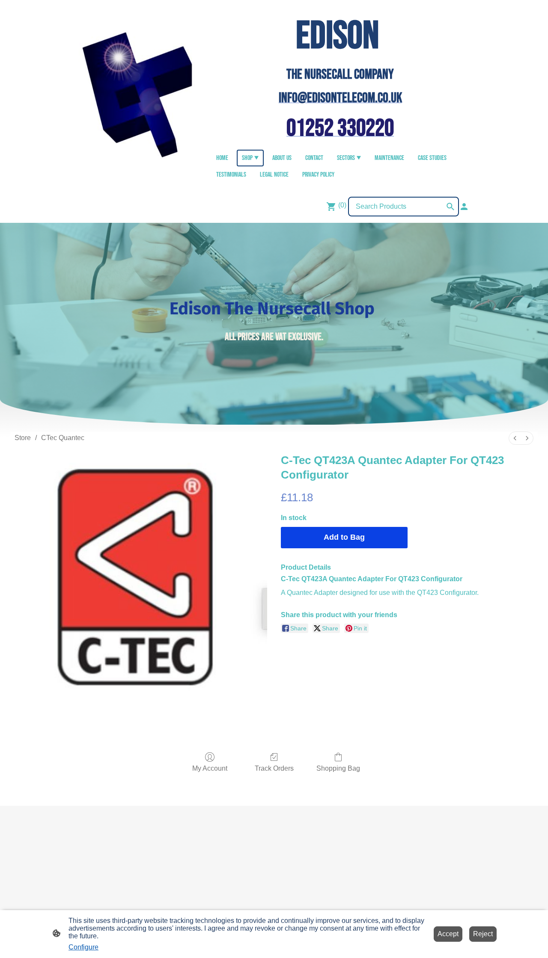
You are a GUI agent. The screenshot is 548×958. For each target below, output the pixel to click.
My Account (209, 768)
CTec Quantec (62, 437)
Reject (483, 933)
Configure (83, 947)
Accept (448, 933)
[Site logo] (141, 94)
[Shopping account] (464, 206)
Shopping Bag (338, 768)
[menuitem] (515, 438)
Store (23, 437)
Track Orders (274, 768)
